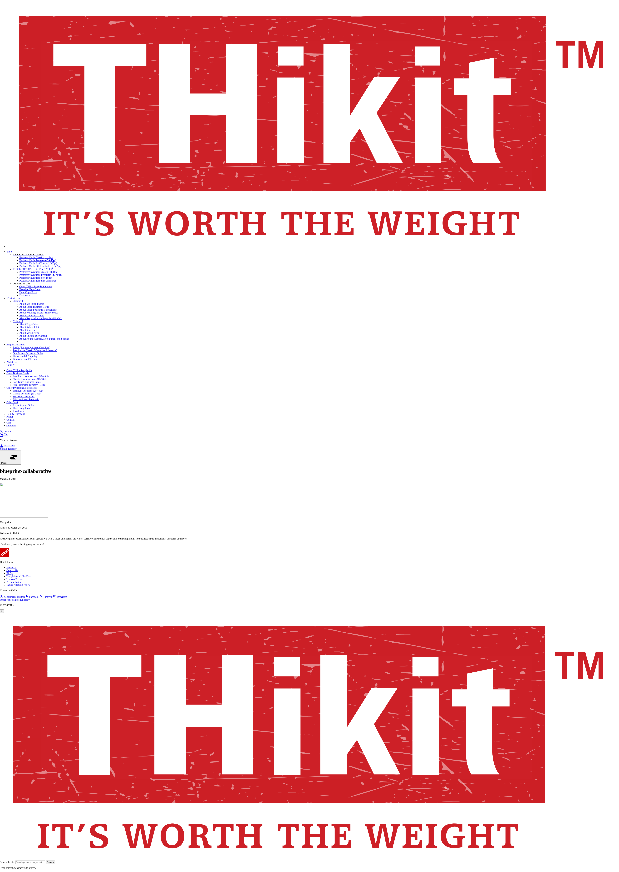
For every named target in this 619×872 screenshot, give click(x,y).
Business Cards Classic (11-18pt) (36, 257)
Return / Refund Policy (18, 585)
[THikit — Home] (312, 246)
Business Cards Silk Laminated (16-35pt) (40, 266)
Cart (8, 422)
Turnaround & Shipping (25, 356)
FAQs (9, 573)
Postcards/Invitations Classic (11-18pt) (38, 272)
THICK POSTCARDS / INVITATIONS (34, 269)
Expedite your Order (23, 405)
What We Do (13, 298)
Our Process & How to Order (28, 353)
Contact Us (12, 570)
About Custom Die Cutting (33, 335)
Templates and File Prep (25, 359)
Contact (10, 364)
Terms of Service (15, 579)
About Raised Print (29, 327)
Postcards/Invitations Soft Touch (35, 277)
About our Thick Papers (31, 303)
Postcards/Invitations (40, 274)
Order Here (35, 286)
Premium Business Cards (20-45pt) (31, 376)
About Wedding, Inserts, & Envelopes (38, 312)
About (9, 416)
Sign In (3, 448)
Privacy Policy (13, 582)
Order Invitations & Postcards (21, 387)
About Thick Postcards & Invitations (38, 309)
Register (12, 448)
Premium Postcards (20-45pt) (28, 390)
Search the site (7, 862)
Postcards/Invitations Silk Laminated (37, 280)
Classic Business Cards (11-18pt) (29, 379)
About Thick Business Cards (34, 306)
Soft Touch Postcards (23, 396)
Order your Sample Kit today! (15, 599)
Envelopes (24, 295)
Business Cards (37, 260)
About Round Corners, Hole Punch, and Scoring (44, 338)
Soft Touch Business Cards (26, 382)
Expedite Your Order (29, 289)
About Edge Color (28, 324)
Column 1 (18, 301)
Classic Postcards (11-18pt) (26, 393)
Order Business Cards (17, 373)
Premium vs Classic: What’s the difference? (35, 350)
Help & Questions (15, 344)
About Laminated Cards (31, 315)
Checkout (11, 425)
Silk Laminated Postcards (26, 399)
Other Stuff (12, 402)
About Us (11, 362)
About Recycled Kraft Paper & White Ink (40, 318)
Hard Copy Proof (28, 292)
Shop (9, 251)
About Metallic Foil (29, 333)
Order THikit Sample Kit (19, 370)
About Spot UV (27, 330)
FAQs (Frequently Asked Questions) (31, 347)
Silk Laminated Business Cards (29, 384)
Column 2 (18, 321)
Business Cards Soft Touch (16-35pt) (38, 263)
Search (50, 862)
